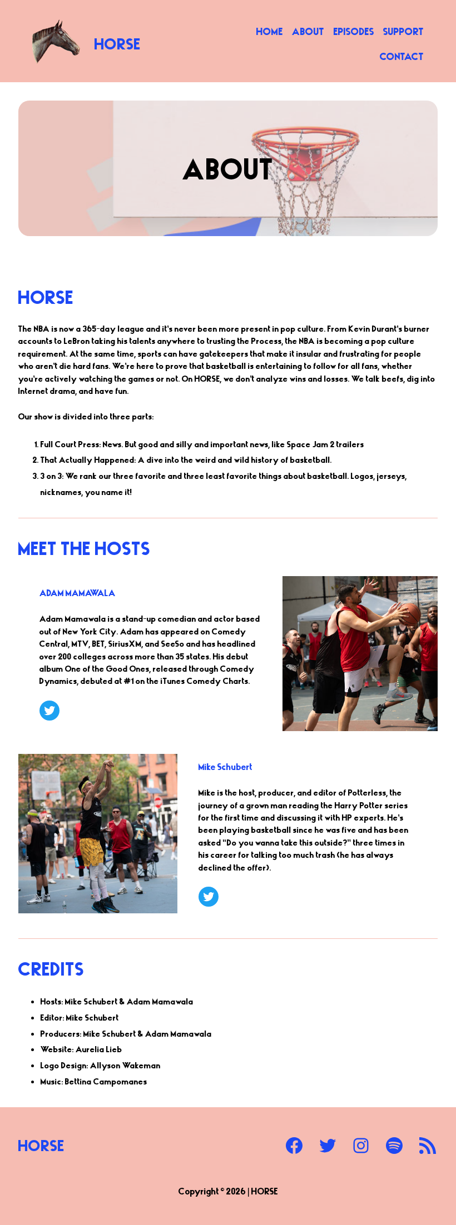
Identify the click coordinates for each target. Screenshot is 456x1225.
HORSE (118, 43)
